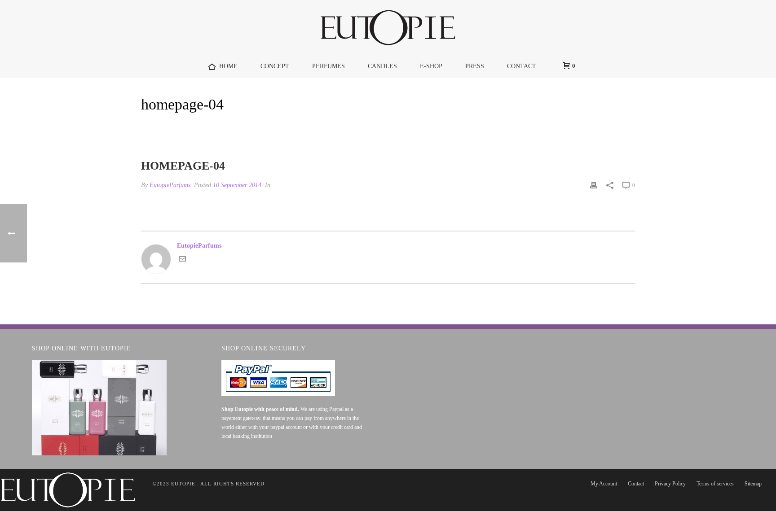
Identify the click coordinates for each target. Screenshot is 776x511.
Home (578, 127)
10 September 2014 (237, 185)
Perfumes (328, 66)
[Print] (593, 185)
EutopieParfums (170, 185)
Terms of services (715, 483)
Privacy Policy (670, 483)
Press (474, 66)
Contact (636, 483)
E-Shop (431, 66)
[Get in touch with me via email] (182, 260)
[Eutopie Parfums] (388, 27)
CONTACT (521, 66)
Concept (274, 66)
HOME (228, 66)
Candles (382, 66)
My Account (604, 483)
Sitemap (753, 483)
